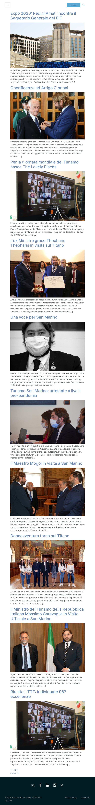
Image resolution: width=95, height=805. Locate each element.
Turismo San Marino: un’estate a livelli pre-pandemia (45, 393)
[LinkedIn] (47, 785)
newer (14, 773)
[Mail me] (33, 785)
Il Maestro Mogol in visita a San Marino (46, 463)
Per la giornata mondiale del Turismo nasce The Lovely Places (44, 164)
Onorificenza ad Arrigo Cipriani (39, 87)
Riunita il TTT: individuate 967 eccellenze (38, 694)
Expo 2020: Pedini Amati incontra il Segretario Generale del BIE (43, 15)
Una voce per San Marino (33, 317)
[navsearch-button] (83, 4)
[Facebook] (40, 785)
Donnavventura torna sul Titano (39, 535)
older (14, 770)
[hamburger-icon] (7, 5)
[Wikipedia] (62, 785)
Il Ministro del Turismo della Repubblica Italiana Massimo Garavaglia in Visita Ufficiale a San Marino (47, 614)
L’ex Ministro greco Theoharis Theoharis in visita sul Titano (37, 243)
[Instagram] (55, 785)
